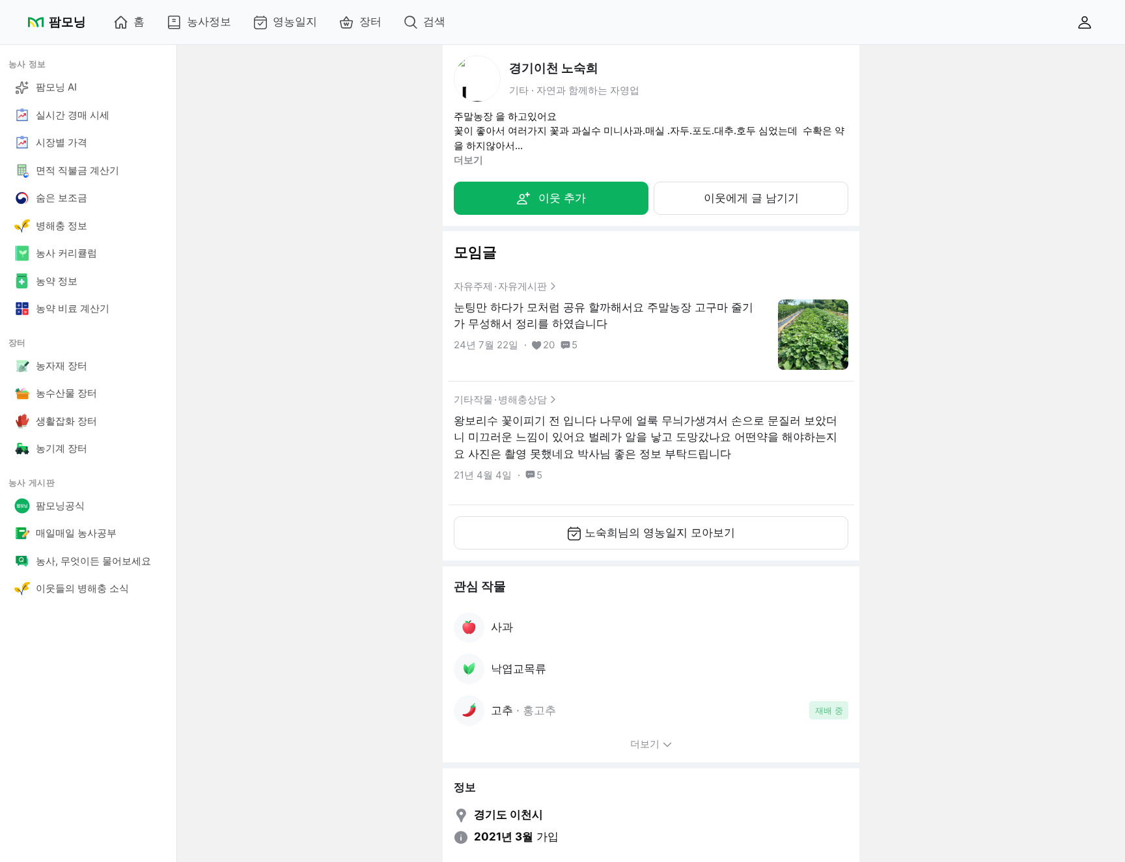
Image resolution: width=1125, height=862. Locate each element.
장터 (370, 21)
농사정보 (209, 21)
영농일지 (295, 21)
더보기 (468, 160)
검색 (434, 21)
